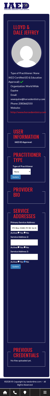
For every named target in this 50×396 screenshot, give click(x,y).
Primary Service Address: (23, 222)
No (27, 233)
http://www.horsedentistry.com (28, 112)
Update (15, 177)
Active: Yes (17, 233)
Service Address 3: (20, 251)
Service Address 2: (20, 237)
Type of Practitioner (23, 166)
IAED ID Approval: (23, 142)
